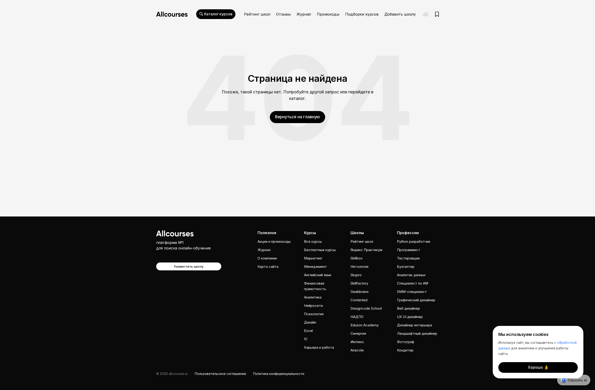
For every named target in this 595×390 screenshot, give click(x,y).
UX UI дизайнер (410, 317)
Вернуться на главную (297, 116)
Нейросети (313, 305)
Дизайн (310, 322)
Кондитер (405, 350)
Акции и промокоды (274, 241)
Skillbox (356, 258)
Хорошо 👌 (538, 367)
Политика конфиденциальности (278, 374)
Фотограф (405, 342)
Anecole (357, 350)
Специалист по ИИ (412, 283)
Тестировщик (408, 258)
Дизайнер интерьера (414, 325)
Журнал (304, 14)
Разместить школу (189, 266)
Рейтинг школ (257, 14)
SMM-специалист (412, 291)
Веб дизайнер (408, 308)
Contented (358, 300)
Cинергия (358, 333)
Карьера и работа (319, 347)
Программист (408, 250)
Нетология (359, 266)
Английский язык (317, 275)
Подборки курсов (362, 14)
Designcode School (366, 308)
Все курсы (313, 241)
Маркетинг (313, 258)
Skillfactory (359, 283)
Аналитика (312, 297)
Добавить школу (400, 14)
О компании (267, 258)
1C (306, 339)
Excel (308, 330)
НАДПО (357, 317)
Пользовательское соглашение (220, 374)
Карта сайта (268, 266)
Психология (314, 314)
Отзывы (283, 14)
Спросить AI (577, 380)
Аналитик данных (411, 275)
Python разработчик (413, 241)
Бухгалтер (405, 266)
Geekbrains (359, 291)
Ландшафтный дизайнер (417, 333)
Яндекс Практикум (366, 250)
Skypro (356, 275)
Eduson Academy (364, 325)
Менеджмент (315, 266)
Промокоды (328, 14)
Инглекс (357, 342)
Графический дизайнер (416, 300)
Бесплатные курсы (320, 250)
